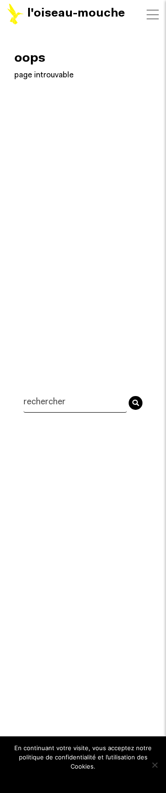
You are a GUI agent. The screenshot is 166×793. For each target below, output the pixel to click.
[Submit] (135, 403)
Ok (83, 778)
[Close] (153, 15)
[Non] (154, 765)
